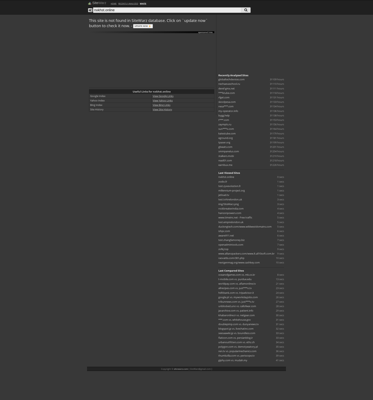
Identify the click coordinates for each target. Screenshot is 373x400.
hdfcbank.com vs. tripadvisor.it (236, 292)
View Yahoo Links (163, 100)
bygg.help (224, 115)
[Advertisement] (151, 60)
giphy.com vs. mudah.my (232, 360)
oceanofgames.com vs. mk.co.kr (236, 274)
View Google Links (163, 96)
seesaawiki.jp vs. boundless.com (236, 333)
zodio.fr (222, 181)
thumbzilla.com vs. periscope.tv (236, 355)
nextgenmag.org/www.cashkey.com (239, 262)
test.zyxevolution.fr (229, 186)
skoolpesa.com (227, 102)
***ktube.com (226, 93)
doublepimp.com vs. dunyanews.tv (238, 324)
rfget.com (223, 97)
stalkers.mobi (226, 156)
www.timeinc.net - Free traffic (235, 217)
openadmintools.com (230, 244)
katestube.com (227, 133)
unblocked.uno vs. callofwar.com (237, 306)
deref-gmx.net (226, 88)
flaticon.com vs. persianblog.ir (235, 337)
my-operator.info (228, 111)
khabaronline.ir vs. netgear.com (236, 315)
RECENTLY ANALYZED (128, 3)
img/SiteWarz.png (228, 204)
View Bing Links (161, 105)
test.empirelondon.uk (230, 222)
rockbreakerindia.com (231, 208)
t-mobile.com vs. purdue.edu (235, 279)
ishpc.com (224, 231)
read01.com (225, 160)
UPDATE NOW (141, 26)
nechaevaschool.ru (229, 84)
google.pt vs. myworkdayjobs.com (238, 297)
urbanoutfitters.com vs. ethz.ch (236, 342)
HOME (114, 3)
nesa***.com (226, 106)
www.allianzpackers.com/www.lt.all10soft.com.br (246, 253)
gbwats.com (225, 147)
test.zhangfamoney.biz (231, 240)
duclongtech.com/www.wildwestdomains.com (245, 226)
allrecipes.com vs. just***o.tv (235, 288)
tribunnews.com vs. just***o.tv (236, 301)
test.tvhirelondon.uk (230, 199)
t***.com (223, 120)
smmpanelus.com (228, 151)
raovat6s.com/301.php (231, 258)
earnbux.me (225, 165)
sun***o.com (226, 129)
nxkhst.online (226, 177)
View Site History (162, 109)
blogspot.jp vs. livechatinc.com (236, 328)
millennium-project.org (231, 190)
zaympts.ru (224, 124)
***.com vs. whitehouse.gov (234, 319)
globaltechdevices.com (231, 79)
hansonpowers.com (229, 213)
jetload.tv (223, 195)
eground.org (225, 138)
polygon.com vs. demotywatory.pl (238, 346)
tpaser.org (224, 142)
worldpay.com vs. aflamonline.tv (237, 283)
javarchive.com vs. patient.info (235, 310)
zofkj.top (223, 249)
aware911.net (226, 235)
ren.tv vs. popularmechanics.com (237, 351)
